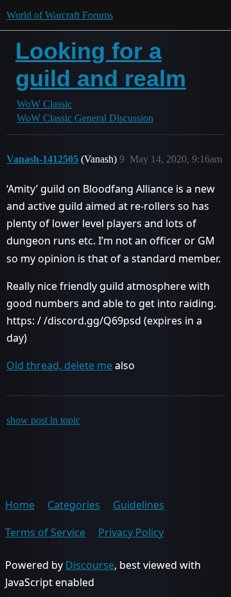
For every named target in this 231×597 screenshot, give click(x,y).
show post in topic (43, 420)
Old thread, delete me (59, 365)
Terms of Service (45, 532)
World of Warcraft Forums (59, 15)
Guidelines (138, 505)
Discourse (89, 565)
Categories (73, 505)
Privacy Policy (131, 532)
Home (20, 505)
